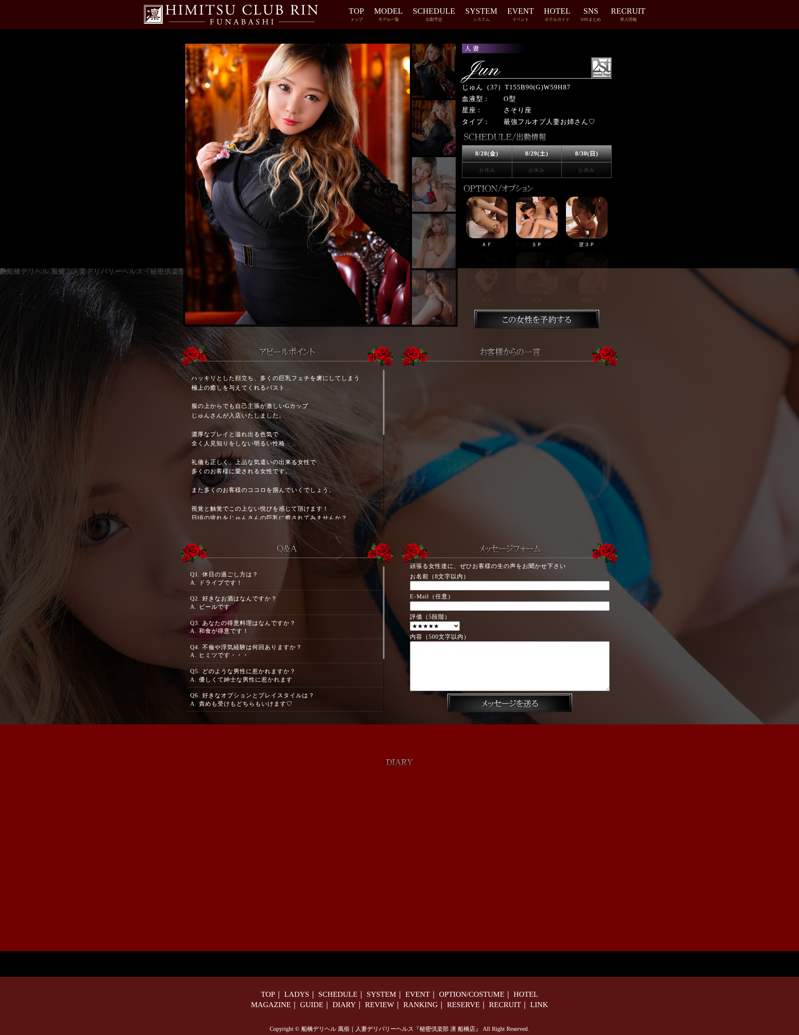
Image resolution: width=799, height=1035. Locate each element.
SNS (591, 14)
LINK (539, 1004)
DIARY (344, 1004)
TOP (356, 14)
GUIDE (311, 1004)
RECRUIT (628, 14)
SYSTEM (481, 14)
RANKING (420, 1004)
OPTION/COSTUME (471, 994)
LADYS (296, 994)
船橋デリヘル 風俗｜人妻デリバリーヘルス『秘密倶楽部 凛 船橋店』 (391, 1029)
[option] (537, 250)
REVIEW (379, 1004)
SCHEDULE (434, 14)
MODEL (388, 14)
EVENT (520, 14)
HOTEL (557, 14)
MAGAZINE (271, 1004)
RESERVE (463, 1004)
